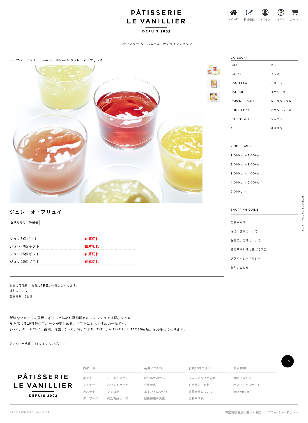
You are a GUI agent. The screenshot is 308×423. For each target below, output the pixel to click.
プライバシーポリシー (246, 258)
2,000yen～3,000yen (246, 164)
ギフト (87, 378)
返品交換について (201, 391)
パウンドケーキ (118, 384)
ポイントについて (156, 391)
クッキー (89, 384)
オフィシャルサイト (247, 384)
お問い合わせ (240, 267)
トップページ (19, 60)
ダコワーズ (90, 398)
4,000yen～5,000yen (246, 182)
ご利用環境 (196, 398)
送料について (19, 290)
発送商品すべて (118, 398)
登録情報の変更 (154, 398)
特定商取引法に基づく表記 (249, 249)
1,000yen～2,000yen (246, 155)
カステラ (89, 391)
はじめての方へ (154, 378)
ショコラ (113, 391)
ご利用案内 (238, 222)
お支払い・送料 (199, 384)
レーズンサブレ (118, 378)
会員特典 (150, 384)
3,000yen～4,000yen (246, 173)
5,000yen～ (239, 191)
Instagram (241, 391)
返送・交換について (244, 231)
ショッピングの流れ (202, 378)
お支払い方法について (246, 240)
